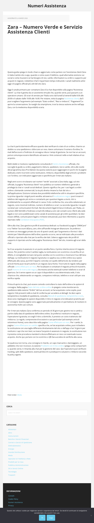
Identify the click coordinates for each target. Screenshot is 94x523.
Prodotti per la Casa (15, 462)
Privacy (11, 505)
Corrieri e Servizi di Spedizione (20, 442)
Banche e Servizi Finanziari (18, 439)
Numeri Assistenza (47, 5)
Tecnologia (12, 472)
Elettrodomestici (14, 446)
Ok (42, 518)
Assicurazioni (13, 436)
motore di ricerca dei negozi (24, 269)
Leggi (51, 518)
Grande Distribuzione (16, 452)
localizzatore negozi (62, 196)
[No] (91, 515)
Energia (11, 449)
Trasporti (11, 475)
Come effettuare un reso (25, 266)
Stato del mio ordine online (39, 287)
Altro (10, 433)
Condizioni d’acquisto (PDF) (32, 219)
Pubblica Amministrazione (18, 465)
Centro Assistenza (60, 164)
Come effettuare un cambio (26, 325)
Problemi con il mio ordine (52, 346)
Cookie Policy (13, 499)
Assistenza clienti (71, 98)
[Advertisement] (47, 54)
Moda (19, 395)
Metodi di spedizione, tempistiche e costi (65, 296)
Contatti (11, 496)
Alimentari (12, 429)
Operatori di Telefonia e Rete (19, 459)
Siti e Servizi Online (15, 468)
